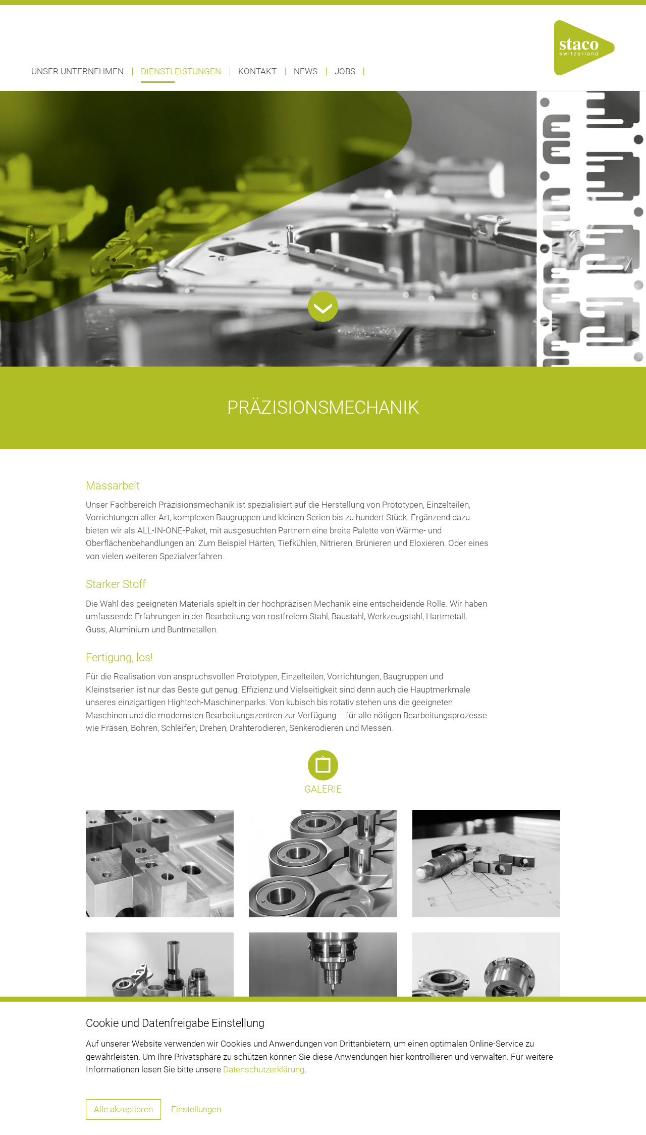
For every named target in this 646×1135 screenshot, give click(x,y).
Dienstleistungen (181, 71)
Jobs (345, 71)
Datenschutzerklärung (263, 1069)
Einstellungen (196, 1109)
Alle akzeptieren (123, 1109)
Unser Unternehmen (77, 71)
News (305, 71)
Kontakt (257, 71)
